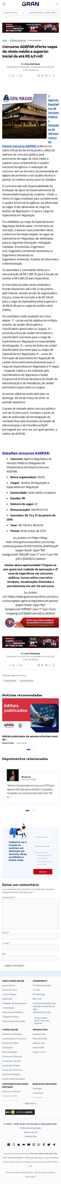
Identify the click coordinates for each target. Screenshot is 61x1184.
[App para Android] (23, 1145)
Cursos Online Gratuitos (13, 1079)
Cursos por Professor (12, 1070)
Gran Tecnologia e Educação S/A (43, 1153)
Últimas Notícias (18, 40)
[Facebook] (43, 1145)
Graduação (7, 1047)
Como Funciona (9, 990)
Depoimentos (39, 1034)
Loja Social (7, 999)
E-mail (6, 943)
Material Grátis (40, 1038)
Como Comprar (9, 994)
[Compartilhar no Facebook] (38, 75)
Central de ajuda (43, 985)
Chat (37, 990)
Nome (5, 932)
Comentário (8, 897)
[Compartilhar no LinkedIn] (45, 75)
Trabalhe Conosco (10, 1017)
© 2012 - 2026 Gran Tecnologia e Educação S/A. (30, 1124)
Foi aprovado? (41, 1020)
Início (4, 40)
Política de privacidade (30, 1128)
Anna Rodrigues (32, 64)
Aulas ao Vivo (39, 1043)
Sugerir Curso (39, 1052)
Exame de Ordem (10, 1043)
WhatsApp (40, 994)
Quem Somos (8, 985)
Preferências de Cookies (13, 1021)
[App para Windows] (8, 1145)
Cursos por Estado (11, 1065)
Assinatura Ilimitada (11, 1034)
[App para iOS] (18, 1145)
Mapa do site (31, 1136)
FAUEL (7, 297)
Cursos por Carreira (11, 1061)
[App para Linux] (13, 1145)
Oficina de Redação (11, 1074)
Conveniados (8, 1008)
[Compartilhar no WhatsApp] (49, 75)
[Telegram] (53, 1145)
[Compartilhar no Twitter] (42, 75)
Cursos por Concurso (12, 1056)
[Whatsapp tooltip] (38, 1145)
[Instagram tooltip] (33, 1145)
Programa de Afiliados (12, 1012)
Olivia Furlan (8, 743)
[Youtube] (28, 1145)
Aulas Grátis (38, 1047)
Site (4, 954)
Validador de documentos (14, 1003)
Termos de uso (30, 1132)
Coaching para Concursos (14, 1038)
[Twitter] (48, 1145)
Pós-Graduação (9, 1052)
